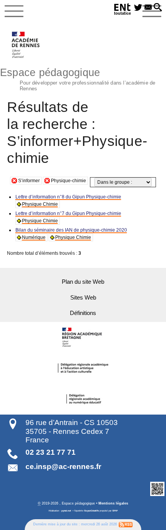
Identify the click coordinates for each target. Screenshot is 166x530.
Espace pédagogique (78, 78)
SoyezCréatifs (91, 511)
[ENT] (122, 10)
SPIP (115, 511)
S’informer (29, 180)
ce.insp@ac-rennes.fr (63, 466)
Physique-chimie (68, 180)
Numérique (34, 237)
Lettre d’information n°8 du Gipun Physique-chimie (68, 197)
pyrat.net (66, 511)
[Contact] (148, 7)
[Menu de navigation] (14, 11)
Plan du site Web (83, 282)
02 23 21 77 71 (50, 452)
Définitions (83, 313)
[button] (158, 7)
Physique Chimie (40, 204)
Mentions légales (113, 503)
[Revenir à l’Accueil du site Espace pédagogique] (26, 45)
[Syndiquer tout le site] (125, 525)
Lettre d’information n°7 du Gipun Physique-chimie (68, 213)
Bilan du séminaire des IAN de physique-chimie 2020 (71, 230)
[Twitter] (138, 7)
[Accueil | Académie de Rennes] (83, 337)
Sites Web (83, 298)
